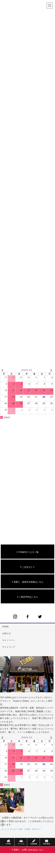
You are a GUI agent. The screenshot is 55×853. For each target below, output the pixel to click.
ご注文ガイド (28, 567)
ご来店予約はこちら (28, 597)
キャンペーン (8, 640)
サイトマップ (8, 647)
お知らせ (6, 633)
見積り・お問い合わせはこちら (28, 850)
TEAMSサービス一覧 (28, 552)
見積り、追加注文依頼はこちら (28, 582)
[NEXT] (50, 370)
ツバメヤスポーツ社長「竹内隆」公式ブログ (22, 829)
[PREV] (3, 370)
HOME (5, 626)
